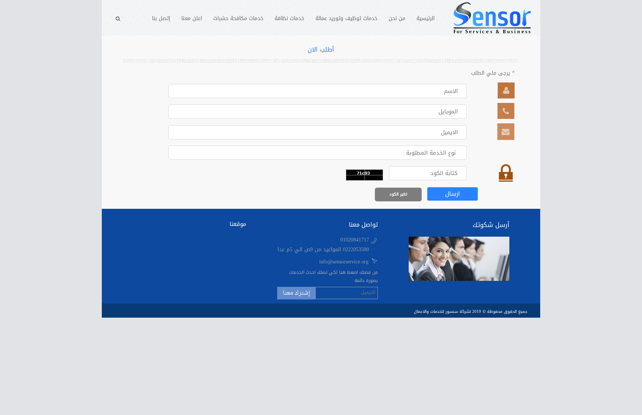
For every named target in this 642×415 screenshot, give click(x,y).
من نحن (397, 18)
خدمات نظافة (289, 18)
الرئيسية (425, 18)
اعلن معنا (191, 18)
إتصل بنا (161, 18)
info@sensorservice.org (344, 262)
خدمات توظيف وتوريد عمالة (346, 18)
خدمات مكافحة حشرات (238, 18)
